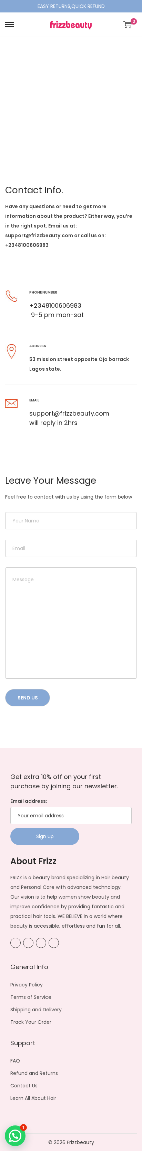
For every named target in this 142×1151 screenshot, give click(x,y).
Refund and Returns (34, 1073)
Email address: (28, 801)
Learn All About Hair (33, 1098)
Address (37, 346)
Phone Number (43, 292)
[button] (15, 1135)
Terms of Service (30, 997)
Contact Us (24, 1085)
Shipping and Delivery (36, 1009)
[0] (127, 24)
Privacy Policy (26, 984)
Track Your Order (30, 1022)
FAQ (15, 1060)
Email (34, 400)
